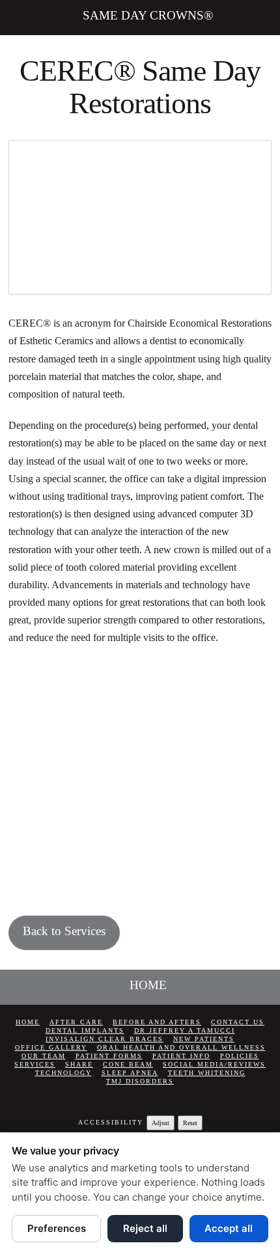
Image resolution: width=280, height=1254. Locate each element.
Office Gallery (51, 1047)
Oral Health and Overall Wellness (181, 1047)
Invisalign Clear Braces (104, 1039)
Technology (63, 1072)
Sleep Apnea (130, 1072)
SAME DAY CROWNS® (148, 15)
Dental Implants (85, 1030)
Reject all (145, 1228)
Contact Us (237, 1022)
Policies (239, 1055)
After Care (76, 1022)
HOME (148, 985)
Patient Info (181, 1055)
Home (28, 1022)
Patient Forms (109, 1055)
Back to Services (64, 931)
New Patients (203, 1039)
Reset (190, 1122)
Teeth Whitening (206, 1072)
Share (79, 1064)
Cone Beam (128, 1064)
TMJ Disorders (140, 1081)
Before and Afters (157, 1022)
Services (34, 1064)
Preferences (56, 1228)
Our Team (43, 1055)
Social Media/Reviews (214, 1064)
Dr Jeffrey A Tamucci (184, 1030)
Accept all (228, 1228)
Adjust (160, 1122)
